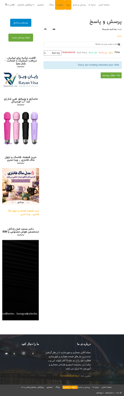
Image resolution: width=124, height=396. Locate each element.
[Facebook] (33, 354)
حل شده (93, 52)
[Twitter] (15, 354)
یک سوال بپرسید (111, 75)
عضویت (60, 4)
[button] (7, 4)
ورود (68, 4)
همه (111, 52)
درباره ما (92, 4)
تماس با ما (25, 387)
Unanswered (68, 52)
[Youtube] (7, 354)
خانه (119, 36)
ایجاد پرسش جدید (21, 37)
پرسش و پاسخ (79, 4)
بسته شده (82, 52)
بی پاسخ (103, 52)
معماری (40, 4)
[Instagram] (24, 353)
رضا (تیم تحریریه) (109, 29)
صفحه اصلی (103, 4)
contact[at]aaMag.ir (70, 376)
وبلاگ (51, 4)
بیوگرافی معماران (24, 4)
